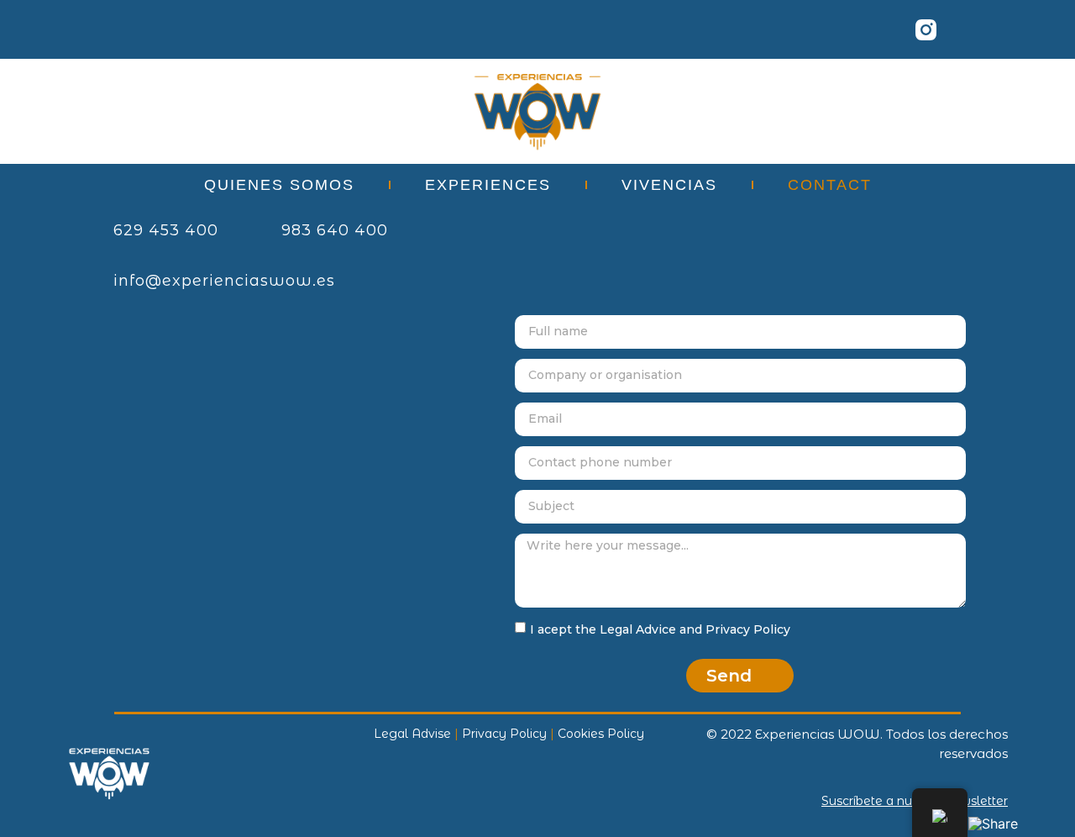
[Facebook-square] (879, 29)
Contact (830, 184)
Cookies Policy (601, 733)
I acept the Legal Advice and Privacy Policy (660, 629)
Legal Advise (412, 733)
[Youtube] (972, 29)
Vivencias (669, 184)
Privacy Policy (504, 733)
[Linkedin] (833, 29)
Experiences (488, 184)
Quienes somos (279, 184)
